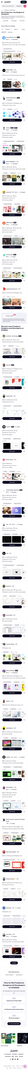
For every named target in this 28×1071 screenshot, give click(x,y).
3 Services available (8, 561)
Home (2, 10)
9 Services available (21, 44)
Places (14, 1068)
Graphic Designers (9, 974)
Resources (19, 1068)
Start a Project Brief (15, 1023)
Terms (13, 1066)
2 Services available (8, 499)
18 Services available (8, 137)
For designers (8, 1054)
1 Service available (21, 169)
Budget (15, 29)
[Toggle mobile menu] (2, 2)
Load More (14, 963)
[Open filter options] (2, 29)
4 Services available (8, 372)
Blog (13, 1056)
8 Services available (20, 941)
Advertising (8, 1056)
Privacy (18, 1066)
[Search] (24, 6)
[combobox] (8, 6)
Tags (10, 1068)
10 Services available (8, 264)
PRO (18, 37)
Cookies (22, 1066)
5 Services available (8, 796)
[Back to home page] (7, 2)
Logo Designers (19, 974)
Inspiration (20, 1054)
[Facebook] (12, 1059)
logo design (5, 20)
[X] (10, 1059)
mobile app (22, 20)
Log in (23, 2)
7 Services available (8, 467)
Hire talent (14, 1054)
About (16, 1056)
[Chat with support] (25, 1066)
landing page (14, 20)
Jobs (7, 1068)
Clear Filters (10, 32)
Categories (7, 29)
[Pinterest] (17, 1059)
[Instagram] (15, 1059)
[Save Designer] (24, 62)
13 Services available (8, 200)
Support (21, 1056)
